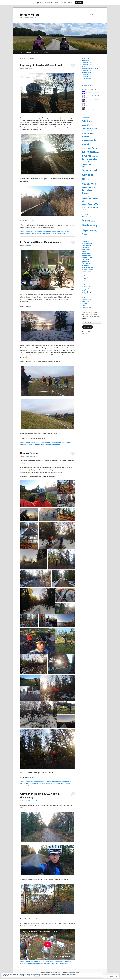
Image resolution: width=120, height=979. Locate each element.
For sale (28, 52)
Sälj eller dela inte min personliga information (67, 972)
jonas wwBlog (29, 14)
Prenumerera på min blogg (90, 312)
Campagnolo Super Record (90, 128)
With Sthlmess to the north (90, 68)
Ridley (68, 231)
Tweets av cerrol (86, 85)
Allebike (47, 961)
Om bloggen (45, 52)
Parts (86, 225)
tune (83, 207)
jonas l (88, 100)
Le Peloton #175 (86, 76)
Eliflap (84, 251)
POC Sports (26, 783)
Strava (32, 220)
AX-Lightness (85, 117)
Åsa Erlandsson (86, 263)
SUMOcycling (48, 233)
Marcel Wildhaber (59, 961)
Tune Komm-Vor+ (92, 207)
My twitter (85, 83)
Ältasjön (36, 231)
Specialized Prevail (39, 233)
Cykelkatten (85, 265)
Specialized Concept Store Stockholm (30, 444)
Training (28, 231)
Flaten (58, 231)
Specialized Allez (89, 159)
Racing (28, 442)
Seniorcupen (86, 291)
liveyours (63, 231)
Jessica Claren (86, 253)
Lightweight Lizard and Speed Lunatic (42, 65)
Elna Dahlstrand (86, 245)
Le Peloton (58, 442)
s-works (86, 155)
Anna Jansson (86, 259)
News (86, 220)
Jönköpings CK (86, 287)
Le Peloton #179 (86, 62)
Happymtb (85, 278)
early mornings (86, 72)
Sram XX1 (93, 204)
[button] (38, 494)
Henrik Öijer (85, 241)
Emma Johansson (86, 148)
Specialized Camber (87, 162)
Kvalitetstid (85, 301)
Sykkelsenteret (86, 308)
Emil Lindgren (86, 247)
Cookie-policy (37, 976)
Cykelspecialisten (87, 300)
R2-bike (84, 306)
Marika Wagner (86, 271)
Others (93, 221)
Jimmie (72, 781)
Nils (21, 783)
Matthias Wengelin (87, 257)
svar (33, 785)
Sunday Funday (29, 453)
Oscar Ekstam (86, 249)
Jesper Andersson (87, 267)
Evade (55, 781)
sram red (84, 205)
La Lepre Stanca (87, 289)
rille (31, 783)
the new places (86, 78)
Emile (46, 781)
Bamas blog (85, 261)
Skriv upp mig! (87, 327)
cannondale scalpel (87, 131)
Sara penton (95, 156)
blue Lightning (43, 231)
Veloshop (84, 210)
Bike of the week (86, 217)
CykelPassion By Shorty (89, 269)
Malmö (63, 442)
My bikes (36, 52)
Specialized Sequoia (46, 444)
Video (39, 961)
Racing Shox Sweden (88, 293)
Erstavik (54, 231)
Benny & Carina (86, 255)
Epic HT (49, 231)
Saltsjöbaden (41, 783)
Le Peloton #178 (86, 64)
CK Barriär (42, 442)
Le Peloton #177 (86, 70)
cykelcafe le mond (50, 442)
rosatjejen (35, 783)
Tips (32, 961)
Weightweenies (86, 280)
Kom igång (79, 2)
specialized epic (29, 233)
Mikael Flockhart (87, 243)
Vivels (54, 233)
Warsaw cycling (55, 963)
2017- (83, 66)
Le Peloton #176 (86, 74)
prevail (26, 963)
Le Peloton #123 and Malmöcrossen (40, 242)
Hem (22, 52)
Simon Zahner (32, 963)
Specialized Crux (45, 963)
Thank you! (85, 60)
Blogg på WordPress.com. (48, 972)
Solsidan (22, 233)
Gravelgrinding (65, 781)
